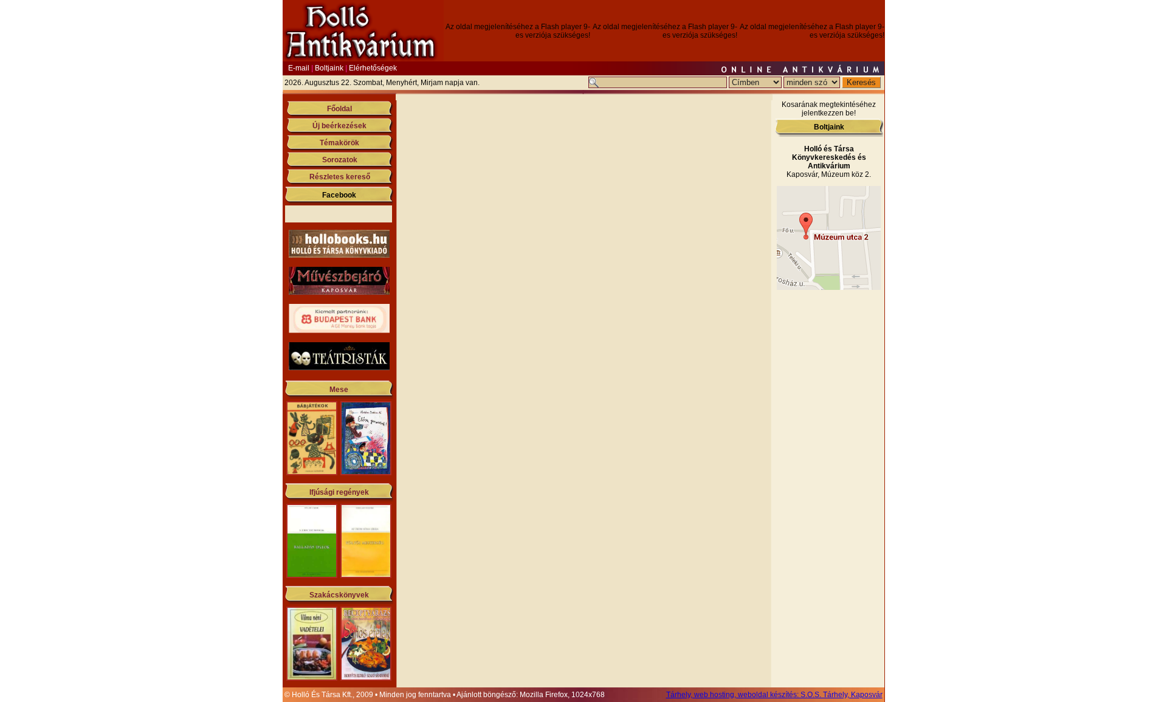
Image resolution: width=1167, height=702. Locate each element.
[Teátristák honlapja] (339, 367)
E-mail (298, 68)
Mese (338, 389)
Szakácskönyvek (339, 595)
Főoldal (339, 109)
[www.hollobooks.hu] (339, 255)
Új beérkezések (339, 126)
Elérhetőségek (373, 68)
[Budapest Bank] (339, 330)
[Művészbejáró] (339, 292)
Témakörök (339, 143)
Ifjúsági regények (339, 492)
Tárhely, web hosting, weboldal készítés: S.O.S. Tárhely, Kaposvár (774, 694)
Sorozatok (339, 160)
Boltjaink (329, 68)
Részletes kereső (339, 177)
